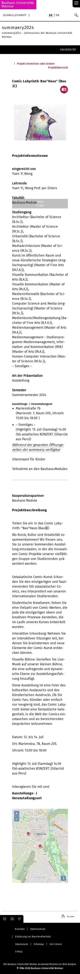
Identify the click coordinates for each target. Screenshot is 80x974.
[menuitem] (50, 15)
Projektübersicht (58, 67)
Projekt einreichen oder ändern (36, 63)
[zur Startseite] (18, 4)
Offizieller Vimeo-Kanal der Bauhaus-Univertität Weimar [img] (19, 919)
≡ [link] (76, 3)
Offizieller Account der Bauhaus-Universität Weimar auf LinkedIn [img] (12, 919)
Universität (68, 49)
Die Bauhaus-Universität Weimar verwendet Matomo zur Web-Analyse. (39, 964)
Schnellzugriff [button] (14, 15)
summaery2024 (18, 27)
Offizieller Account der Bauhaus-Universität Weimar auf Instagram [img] (4, 919)
